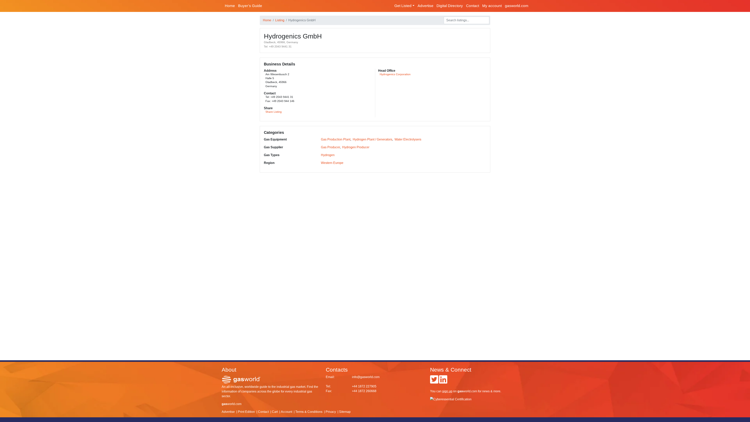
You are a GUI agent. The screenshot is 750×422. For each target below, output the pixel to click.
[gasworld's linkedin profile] (443, 382)
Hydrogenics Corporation (395, 74)
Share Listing (273, 111)
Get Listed (403, 6)
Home (230, 6)
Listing (279, 20)
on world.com (459, 391)
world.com (231, 404)
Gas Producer (330, 147)
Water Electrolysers (408, 139)
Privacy (331, 411)
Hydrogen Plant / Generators (372, 139)
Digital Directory (450, 6)
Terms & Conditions (308, 411)
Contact (472, 6)
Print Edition (246, 411)
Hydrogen (328, 155)
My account (492, 6)
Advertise (425, 6)
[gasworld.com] (241, 379)
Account (286, 411)
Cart (275, 411)
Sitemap (345, 411)
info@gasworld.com (365, 377)
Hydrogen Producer (355, 147)
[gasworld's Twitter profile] (434, 382)
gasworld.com (516, 6)
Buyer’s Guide (250, 6)
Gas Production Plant (335, 139)
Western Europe (332, 163)
